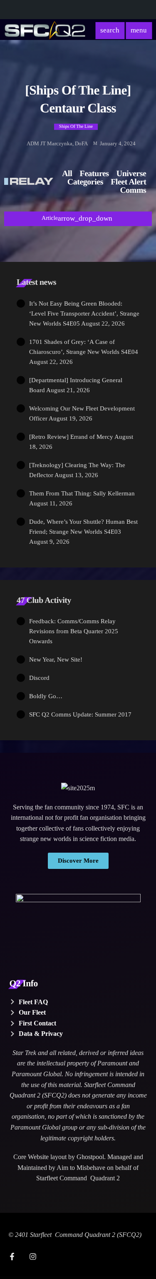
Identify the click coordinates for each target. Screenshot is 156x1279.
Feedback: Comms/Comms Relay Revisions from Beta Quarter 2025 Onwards (73, 631)
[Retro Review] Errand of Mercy (71, 436)
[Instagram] (33, 1256)
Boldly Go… (45, 696)
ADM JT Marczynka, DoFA (57, 143)
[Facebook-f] (12, 1256)
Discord (39, 677)
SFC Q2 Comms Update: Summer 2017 (80, 714)
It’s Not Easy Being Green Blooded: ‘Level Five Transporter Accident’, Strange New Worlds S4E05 (84, 313)
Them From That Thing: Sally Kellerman (82, 493)
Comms (133, 190)
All (67, 173)
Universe (131, 173)
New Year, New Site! (55, 659)
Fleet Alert (128, 182)
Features (94, 173)
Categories (85, 182)
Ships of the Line (76, 126)
